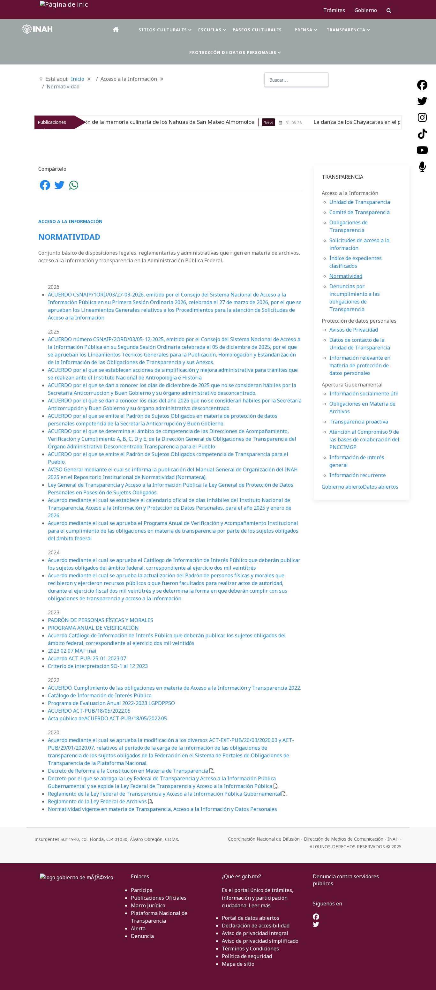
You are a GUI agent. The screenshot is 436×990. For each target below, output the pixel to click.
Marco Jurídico (148, 905)
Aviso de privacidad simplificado (260, 940)
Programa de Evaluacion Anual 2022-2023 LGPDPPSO (111, 703)
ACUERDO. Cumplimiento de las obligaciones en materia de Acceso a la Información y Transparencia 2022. (174, 687)
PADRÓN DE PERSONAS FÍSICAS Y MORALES (100, 620)
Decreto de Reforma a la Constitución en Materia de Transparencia (128, 770)
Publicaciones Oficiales (158, 897)
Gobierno (366, 10)
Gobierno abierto (342, 486)
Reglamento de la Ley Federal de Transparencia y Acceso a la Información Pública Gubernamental (165, 793)
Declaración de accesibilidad (255, 925)
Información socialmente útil (364, 393)
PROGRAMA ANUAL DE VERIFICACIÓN (93, 627)
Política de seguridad (247, 956)
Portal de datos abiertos (250, 917)
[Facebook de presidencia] (316, 917)
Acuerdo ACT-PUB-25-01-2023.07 (87, 658)
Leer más (260, 905)
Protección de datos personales (359, 320)
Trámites (334, 10)
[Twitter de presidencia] (316, 924)
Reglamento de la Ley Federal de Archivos (97, 801)
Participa (142, 890)
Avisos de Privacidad (353, 329)
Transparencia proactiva (358, 421)
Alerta (138, 928)
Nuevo (236, 122)
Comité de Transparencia (359, 212)
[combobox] (296, 79)
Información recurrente (357, 475)
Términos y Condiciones (250, 948)
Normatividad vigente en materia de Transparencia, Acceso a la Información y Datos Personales (162, 809)
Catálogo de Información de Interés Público (100, 695)
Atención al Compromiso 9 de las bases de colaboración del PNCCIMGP (364, 439)
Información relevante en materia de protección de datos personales (359, 365)
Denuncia (142, 936)
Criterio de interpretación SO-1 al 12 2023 (98, 666)
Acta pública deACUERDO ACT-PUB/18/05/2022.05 (107, 718)
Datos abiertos (380, 486)
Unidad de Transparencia (359, 202)
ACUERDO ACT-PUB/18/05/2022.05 (89, 710)
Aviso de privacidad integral (255, 933)
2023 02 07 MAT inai (72, 650)
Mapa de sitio (238, 963)
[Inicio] (116, 29)
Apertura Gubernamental (352, 384)
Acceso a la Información (350, 193)
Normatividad (345, 276)
